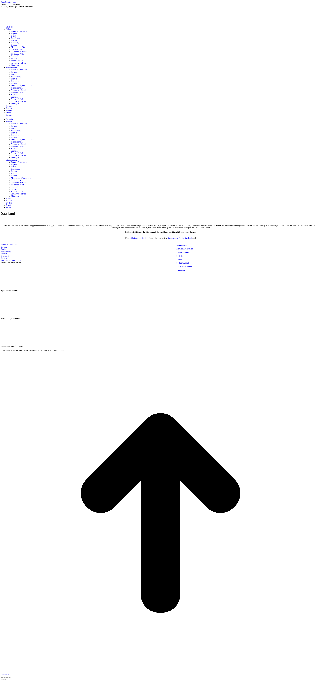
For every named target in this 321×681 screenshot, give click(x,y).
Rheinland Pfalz (182, 252)
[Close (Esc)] (2, 677)
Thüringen (180, 270)
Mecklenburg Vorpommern (11, 260)
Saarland (179, 256)
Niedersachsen (182, 245)
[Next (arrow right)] (5, 679)
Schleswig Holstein (184, 266)
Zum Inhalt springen (9, 2)
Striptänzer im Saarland (139, 238)
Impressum (5, 346)
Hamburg (5, 256)
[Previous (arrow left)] (2, 679)
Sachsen (179, 259)
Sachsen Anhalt (182, 263)
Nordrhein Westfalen (184, 249)
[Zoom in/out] (10, 677)
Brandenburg (6, 251)
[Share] (5, 677)
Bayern (4, 247)
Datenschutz (22, 346)
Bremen (4, 254)
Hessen (4, 258)
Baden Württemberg (9, 245)
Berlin (3, 249)
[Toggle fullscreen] (7, 677)
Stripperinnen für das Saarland (180, 238)
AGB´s (13, 346)
